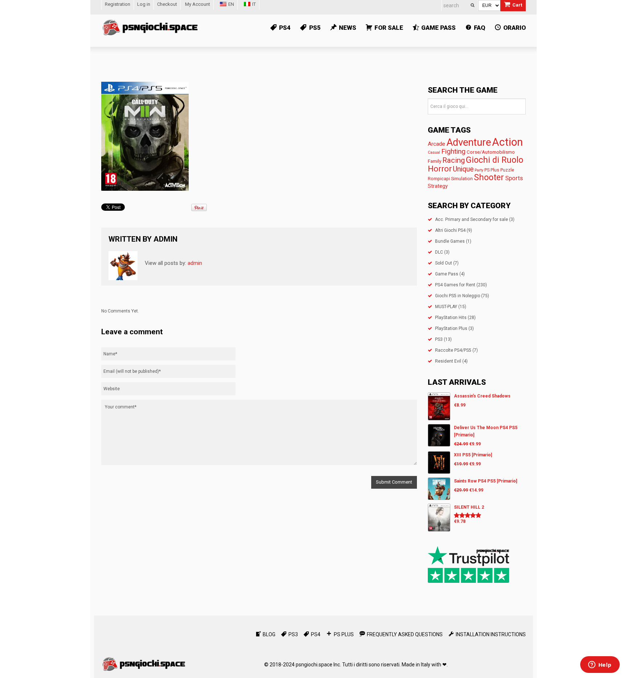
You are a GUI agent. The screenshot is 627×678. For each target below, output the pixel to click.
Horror (440, 168)
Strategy (438, 186)
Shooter (489, 177)
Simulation (462, 178)
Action (507, 142)
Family (434, 161)
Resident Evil (448, 361)
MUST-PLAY (446, 306)
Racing (453, 160)
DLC (439, 252)
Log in (143, 4)
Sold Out (443, 263)
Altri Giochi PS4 (450, 230)
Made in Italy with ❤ (424, 664)
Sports (514, 178)
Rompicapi (439, 178)
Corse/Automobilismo (491, 152)
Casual (434, 152)
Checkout (167, 4)
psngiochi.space (314, 664)
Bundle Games (450, 241)
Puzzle (507, 170)
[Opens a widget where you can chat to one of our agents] (600, 665)
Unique (463, 169)
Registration (117, 4)
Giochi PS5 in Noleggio (457, 295)
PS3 (439, 339)
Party (479, 170)
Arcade (436, 144)
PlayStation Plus (451, 328)
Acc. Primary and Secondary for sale (471, 219)
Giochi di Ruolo (494, 160)
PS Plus (491, 170)
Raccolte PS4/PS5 (453, 350)
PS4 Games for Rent (455, 284)
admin (165, 239)
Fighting (453, 151)
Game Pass (446, 274)
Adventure (468, 142)
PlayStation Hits (451, 317)
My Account (197, 4)
